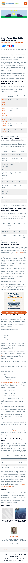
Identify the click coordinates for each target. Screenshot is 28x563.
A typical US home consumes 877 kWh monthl (11, 382)
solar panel (4, 42)
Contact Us (17, 558)
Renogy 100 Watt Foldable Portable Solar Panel (4, 103)
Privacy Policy (23, 558)
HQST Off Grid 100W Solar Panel (4, 125)
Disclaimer (6, 560)
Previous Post (4, 549)
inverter (15, 430)
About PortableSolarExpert (7, 558)
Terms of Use (21, 560)
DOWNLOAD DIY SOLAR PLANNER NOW (14, 312)
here (21, 51)
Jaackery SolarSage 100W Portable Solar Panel (4, 112)
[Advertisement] (14, 28)
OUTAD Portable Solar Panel (4, 119)
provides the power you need (7, 355)
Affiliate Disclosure (13, 560)
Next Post (24, 549)
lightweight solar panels (19, 252)
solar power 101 (10, 42)
